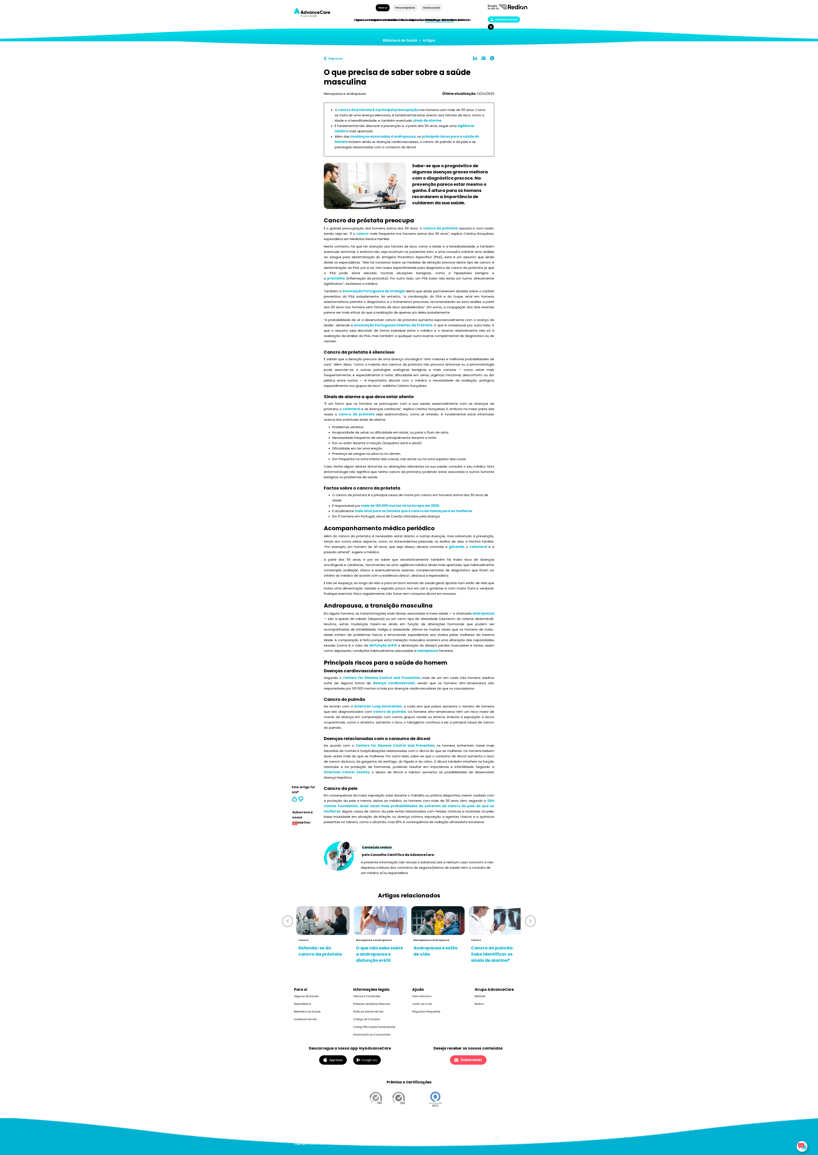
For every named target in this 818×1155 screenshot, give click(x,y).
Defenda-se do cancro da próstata (320, 951)
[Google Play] (367, 1059)
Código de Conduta (366, 1019)
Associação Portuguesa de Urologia (374, 291)
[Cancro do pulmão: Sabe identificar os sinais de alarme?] (495, 920)
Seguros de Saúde (306, 996)
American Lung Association (378, 706)
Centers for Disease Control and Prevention (381, 677)
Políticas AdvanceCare (368, 1011)
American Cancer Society (346, 772)
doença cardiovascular (394, 683)
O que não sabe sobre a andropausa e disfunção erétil (379, 954)
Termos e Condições (366, 996)
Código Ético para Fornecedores (374, 1027)
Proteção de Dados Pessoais (371, 1004)
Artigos (429, 40)
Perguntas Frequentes (426, 1011)
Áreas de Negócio (432, 20)
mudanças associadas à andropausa (383, 136)
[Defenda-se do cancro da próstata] (323, 920)
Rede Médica (459, 20)
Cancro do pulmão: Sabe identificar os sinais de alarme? (492, 954)
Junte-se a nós (422, 1004)
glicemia (456, 546)
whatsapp (492, 58)
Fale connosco (422, 996)
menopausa (427, 650)
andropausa (483, 613)
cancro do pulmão (389, 711)
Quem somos (365, 20)
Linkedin (475, 58)
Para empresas (405, 7)
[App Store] (333, 1059)
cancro (362, 233)
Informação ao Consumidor (371, 1034)
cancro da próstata (440, 228)
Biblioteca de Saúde (400, 40)
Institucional (431, 7)
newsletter (294, 824)
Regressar (335, 58)
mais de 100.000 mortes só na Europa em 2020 (400, 505)
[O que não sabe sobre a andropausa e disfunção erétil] (380, 920)
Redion (479, 1004)
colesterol (351, 409)
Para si (382, 7)
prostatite (336, 278)
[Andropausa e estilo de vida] (438, 920)
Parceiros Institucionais (397, 20)
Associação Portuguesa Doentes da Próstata (393, 325)
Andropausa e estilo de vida (435, 951)
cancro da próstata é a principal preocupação (378, 110)
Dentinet (480, 996)
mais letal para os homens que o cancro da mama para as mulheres (413, 511)
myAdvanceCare (506, 19)
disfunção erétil (383, 645)
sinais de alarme (427, 120)
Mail (483, 58)
